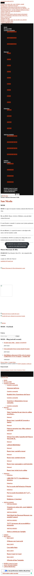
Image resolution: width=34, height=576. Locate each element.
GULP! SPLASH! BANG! (10, 190)
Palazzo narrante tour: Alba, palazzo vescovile (17, 68)
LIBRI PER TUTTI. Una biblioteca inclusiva (17, 113)
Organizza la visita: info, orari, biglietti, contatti (12, 4)
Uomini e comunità (9, 30)
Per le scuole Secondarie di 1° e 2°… (15, 125)
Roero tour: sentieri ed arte (13, 93)
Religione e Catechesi (11, 131)
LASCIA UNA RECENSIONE (17, 246)
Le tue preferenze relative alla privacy (18, 570)
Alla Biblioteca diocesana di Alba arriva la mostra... (13, 7)
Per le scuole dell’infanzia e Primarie (15, 119)
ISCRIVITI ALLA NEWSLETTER (17, 244)
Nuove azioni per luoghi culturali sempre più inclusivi (14, 14)
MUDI (5, 27)
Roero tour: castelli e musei (13, 87)
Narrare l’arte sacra (5, 12)
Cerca (17, 194)
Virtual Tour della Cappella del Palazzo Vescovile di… (19, 74)
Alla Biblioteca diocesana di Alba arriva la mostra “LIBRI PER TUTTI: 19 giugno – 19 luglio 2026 (17, 355)
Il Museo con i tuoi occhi (12, 166)
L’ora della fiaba (10, 173)
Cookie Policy (12, 362)
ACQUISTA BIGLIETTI (7, 1)
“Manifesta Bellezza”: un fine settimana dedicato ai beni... (15, 10)
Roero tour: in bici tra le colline (14, 105)
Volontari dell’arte (5, 18)
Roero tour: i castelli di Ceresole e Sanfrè (16, 62)
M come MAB (8, 28)
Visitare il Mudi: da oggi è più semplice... (11, 11)
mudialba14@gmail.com (7, 261)
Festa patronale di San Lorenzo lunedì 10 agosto (17, 348)
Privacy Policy (4, 362)
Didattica (6, 108)
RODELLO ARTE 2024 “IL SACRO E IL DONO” (14, 19)
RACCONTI (7, 162)
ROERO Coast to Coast (10, 188)
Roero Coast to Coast (6, 17)
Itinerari (6, 52)
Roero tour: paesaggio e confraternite (15, 99)
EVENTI (6, 160)
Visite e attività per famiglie (13, 157)
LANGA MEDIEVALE (7, 22)
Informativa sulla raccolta (10, 573)
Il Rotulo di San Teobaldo (12, 185)
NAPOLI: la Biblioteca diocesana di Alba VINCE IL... (14, 15)
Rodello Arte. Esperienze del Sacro (9, 5)
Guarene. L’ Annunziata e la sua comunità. (16, 47)
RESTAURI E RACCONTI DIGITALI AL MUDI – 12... (15, 8)
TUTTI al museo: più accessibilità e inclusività (17, 151)
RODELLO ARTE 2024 (7, 21)
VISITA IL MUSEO (9, 134)
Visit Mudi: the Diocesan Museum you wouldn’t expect (19, 145)
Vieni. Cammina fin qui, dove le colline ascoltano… (18, 56)
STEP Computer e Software (24, 363)
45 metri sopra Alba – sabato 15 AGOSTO (15, 342)
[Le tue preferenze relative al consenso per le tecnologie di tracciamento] (31, 573)
